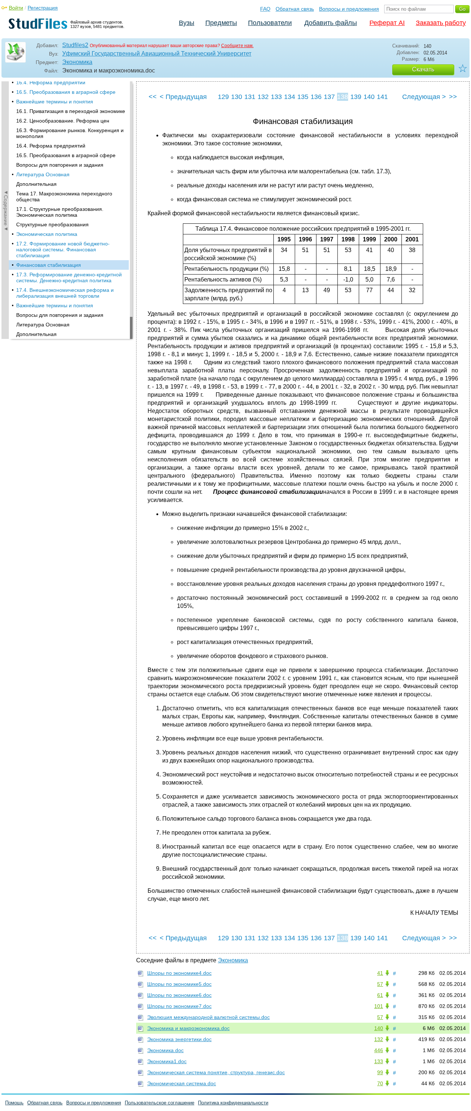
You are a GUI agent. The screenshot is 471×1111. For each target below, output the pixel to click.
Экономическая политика (46, 234)
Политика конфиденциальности (233, 1102)
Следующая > (424, 96)
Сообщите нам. (237, 45)
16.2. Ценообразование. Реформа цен (62, 121)
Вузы (186, 22)
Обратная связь (295, 9)
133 (276, 96)
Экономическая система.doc (181, 1083)
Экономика (77, 62)
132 (263, 96)
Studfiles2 (75, 45)
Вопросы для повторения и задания (59, 165)
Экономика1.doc (167, 1061)
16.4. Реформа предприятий (50, 82)
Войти (16, 8)
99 (380, 1072)
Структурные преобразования (52, 224)
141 (382, 96)
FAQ (265, 9)
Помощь (14, 1102)
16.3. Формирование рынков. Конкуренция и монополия (70, 133)
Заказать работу (441, 22)
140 (369, 96)
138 (342, 96)
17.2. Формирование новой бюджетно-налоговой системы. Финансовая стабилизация (63, 249)
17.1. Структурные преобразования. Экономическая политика (59, 212)
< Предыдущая (183, 96)
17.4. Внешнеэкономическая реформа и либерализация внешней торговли (65, 293)
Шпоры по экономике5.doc (179, 984)
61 (380, 995)
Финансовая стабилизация (48, 265)
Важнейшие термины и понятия (54, 102)
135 (302, 96)
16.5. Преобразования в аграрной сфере (66, 92)
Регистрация (43, 8)
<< (153, 96)
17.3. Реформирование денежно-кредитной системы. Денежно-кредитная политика (69, 277)
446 (378, 1050)
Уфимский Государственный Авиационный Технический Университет (156, 53)
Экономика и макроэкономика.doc (188, 1028)
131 (249, 96)
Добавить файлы (330, 22)
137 (329, 96)
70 (380, 1083)
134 (289, 96)
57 (380, 984)
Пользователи (270, 22)
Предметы (221, 22)
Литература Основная (43, 174)
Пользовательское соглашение (159, 1102)
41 (380, 973)
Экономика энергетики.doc (179, 1039)
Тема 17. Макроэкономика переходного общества (64, 196)
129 (223, 96)
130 (236, 96)
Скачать (423, 69)
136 (316, 96)
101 (378, 1006)
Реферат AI (387, 22)
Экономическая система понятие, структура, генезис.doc (216, 1072)
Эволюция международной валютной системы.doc (208, 1017)
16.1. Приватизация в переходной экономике (70, 111)
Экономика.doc (165, 1050)
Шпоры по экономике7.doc (179, 1006)
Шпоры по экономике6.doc (179, 995)
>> (453, 96)
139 (355, 96)
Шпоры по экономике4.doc (179, 973)
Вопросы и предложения (349, 9)
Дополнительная (36, 184)
